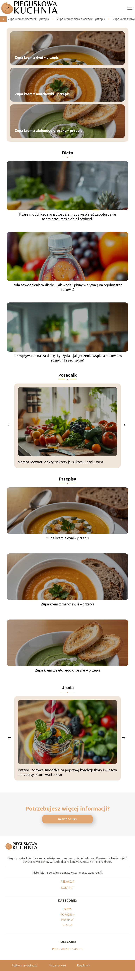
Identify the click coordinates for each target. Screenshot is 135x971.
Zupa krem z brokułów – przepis (109, 19)
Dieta (67, 152)
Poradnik (67, 375)
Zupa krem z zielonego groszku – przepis (48, 130)
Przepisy (67, 479)
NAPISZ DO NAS (67, 819)
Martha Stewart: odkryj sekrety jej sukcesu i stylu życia (60, 462)
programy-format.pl (67, 948)
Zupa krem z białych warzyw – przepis (57, 19)
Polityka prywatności (24, 965)
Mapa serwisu (57, 965)
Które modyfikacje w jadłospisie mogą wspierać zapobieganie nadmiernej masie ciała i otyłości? (67, 216)
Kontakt (67, 887)
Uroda (67, 687)
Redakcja (67, 881)
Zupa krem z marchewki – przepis (42, 94)
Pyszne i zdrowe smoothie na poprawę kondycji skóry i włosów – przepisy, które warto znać (67, 772)
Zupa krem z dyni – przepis (37, 57)
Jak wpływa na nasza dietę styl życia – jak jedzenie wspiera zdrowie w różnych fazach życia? (67, 358)
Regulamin (83, 965)
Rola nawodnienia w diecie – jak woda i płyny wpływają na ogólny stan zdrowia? (67, 287)
